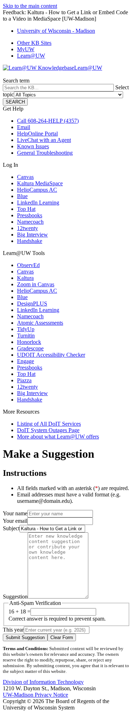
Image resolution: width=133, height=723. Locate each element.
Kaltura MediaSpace (40, 183)
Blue (22, 196)
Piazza (24, 380)
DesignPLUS (32, 304)
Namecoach (30, 222)
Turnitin (26, 336)
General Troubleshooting (45, 153)
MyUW (25, 49)
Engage (25, 361)
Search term (16, 81)
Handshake (29, 241)
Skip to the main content (30, 6)
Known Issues (33, 146)
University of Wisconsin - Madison (56, 31)
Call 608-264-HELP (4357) (48, 121)
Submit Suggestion (25, 637)
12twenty (27, 228)
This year (13, 630)
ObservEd (28, 265)
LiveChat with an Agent (44, 140)
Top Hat (26, 209)
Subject (11, 528)
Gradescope (30, 348)
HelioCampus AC (37, 190)
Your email (15, 521)
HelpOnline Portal (37, 134)
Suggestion (15, 597)
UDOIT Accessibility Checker (51, 355)
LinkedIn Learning (38, 203)
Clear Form (61, 637)
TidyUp (25, 329)
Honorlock (29, 342)
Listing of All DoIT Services (49, 424)
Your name (15, 513)
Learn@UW (31, 56)
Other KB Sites (34, 43)
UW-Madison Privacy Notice (35, 695)
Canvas (25, 177)
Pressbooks (29, 215)
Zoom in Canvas (35, 284)
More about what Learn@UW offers (58, 437)
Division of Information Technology (43, 682)
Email (23, 127)
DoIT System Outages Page (48, 430)
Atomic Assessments (40, 323)
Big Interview (32, 235)
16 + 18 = (20, 611)
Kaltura (25, 278)
